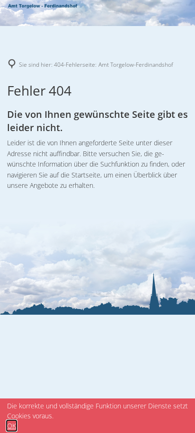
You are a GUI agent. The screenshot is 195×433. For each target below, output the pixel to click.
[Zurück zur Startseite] (42, 7)
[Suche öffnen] (178, 7)
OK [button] (11, 425)
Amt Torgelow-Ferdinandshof (135, 65)
